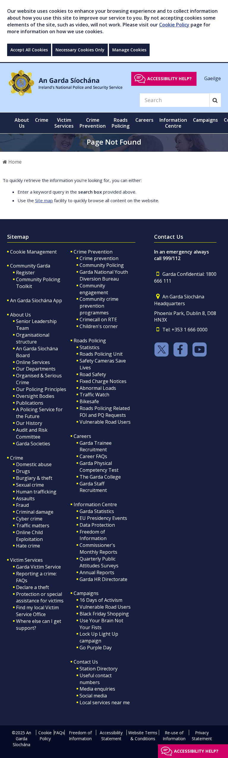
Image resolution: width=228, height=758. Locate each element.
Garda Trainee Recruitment (96, 446)
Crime (16, 458)
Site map (44, 200)
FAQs (59, 732)
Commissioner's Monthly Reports (98, 548)
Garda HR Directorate (103, 579)
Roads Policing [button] (120, 123)
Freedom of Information (93, 535)
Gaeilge (212, 78)
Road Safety (93, 374)
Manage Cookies (129, 50)
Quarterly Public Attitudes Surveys (99, 562)
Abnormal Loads (98, 388)
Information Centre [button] (173, 123)
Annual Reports (97, 572)
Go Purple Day (96, 647)
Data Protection (97, 525)
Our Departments (36, 368)
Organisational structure (32, 338)
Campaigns (86, 593)
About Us (20, 314)
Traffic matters (32, 525)
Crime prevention (99, 258)
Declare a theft (32, 587)
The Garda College (100, 477)
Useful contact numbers (96, 679)
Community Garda (30, 265)
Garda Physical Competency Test (99, 466)
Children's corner (99, 326)
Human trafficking (36, 491)
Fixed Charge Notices (103, 381)
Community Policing (102, 265)
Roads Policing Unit (101, 354)
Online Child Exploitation (29, 535)
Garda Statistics (97, 511)
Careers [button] (144, 120)
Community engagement (94, 289)
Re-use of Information (174, 735)
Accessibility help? (169, 78)
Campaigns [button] (205, 120)
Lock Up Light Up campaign (99, 637)
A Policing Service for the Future (39, 413)
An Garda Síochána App (36, 300)
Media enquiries (97, 689)
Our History (29, 423)
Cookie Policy (174, 24)
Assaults (25, 498)
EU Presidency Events (103, 518)
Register (25, 272)
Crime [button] (41, 120)
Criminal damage (34, 512)
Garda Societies (33, 443)
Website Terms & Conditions (142, 735)
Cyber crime (29, 518)
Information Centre (95, 504)
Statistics (89, 347)
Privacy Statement (202, 735)
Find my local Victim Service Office (37, 611)
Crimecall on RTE (98, 319)
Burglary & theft (34, 478)
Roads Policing (90, 340)
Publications (29, 403)
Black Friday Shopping (104, 613)
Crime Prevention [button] (93, 123)
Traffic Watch (94, 394)
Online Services (33, 362)
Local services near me (105, 702)
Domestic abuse (34, 464)
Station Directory (99, 668)
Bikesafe (89, 401)
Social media (93, 695)
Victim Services (26, 560)
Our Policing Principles (41, 389)
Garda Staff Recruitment (93, 487)
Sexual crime (30, 485)
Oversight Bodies (35, 396)
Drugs (23, 471)
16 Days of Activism (101, 600)
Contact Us (86, 662)
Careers (82, 436)
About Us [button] (22, 123)
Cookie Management (33, 252)
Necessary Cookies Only (80, 50)
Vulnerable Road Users (105, 422)
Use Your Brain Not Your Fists (101, 624)
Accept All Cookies (29, 50)
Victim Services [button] (64, 123)
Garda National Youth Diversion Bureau (104, 275)
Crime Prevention (93, 252)
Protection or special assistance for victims (40, 597)
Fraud (22, 505)
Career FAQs (93, 456)
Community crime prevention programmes (99, 306)
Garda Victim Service (38, 567)
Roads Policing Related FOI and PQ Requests (105, 411)
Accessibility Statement (111, 735)
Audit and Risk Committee (32, 433)
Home (14, 162)
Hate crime (28, 545)
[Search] (215, 100)
